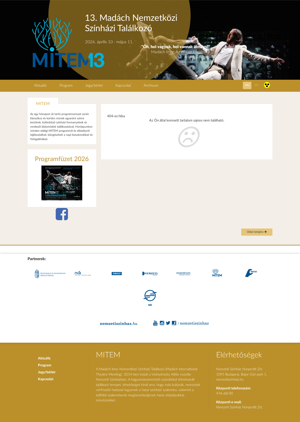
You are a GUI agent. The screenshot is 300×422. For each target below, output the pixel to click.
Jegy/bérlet (94, 85)
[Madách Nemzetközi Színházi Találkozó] (68, 68)
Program (66, 85)
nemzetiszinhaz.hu (229, 379)
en (256, 85)
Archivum (151, 85)
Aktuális (40, 85)
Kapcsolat (123, 85)
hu (247, 85)
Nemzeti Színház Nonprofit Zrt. (239, 407)
